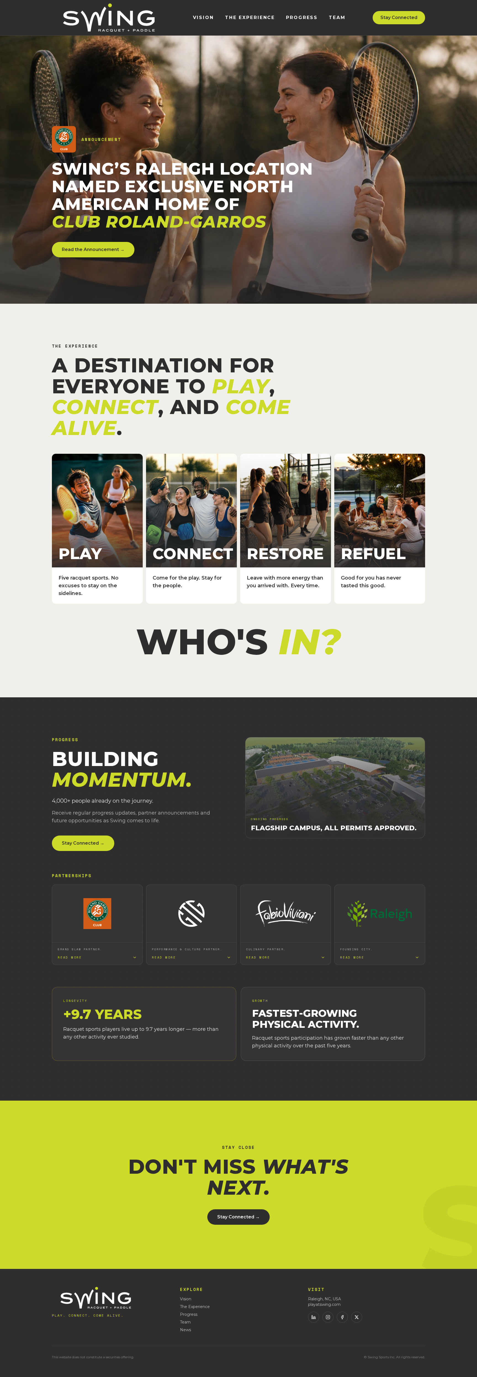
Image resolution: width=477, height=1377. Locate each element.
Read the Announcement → (93, 249)
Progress (302, 17)
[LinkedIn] (313, 1317)
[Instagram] (327, 1317)
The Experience (250, 17)
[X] (356, 1317)
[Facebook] (342, 1317)
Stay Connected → (83, 843)
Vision (203, 17)
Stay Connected (398, 17)
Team (337, 17)
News (185, 1329)
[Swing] (109, 17)
